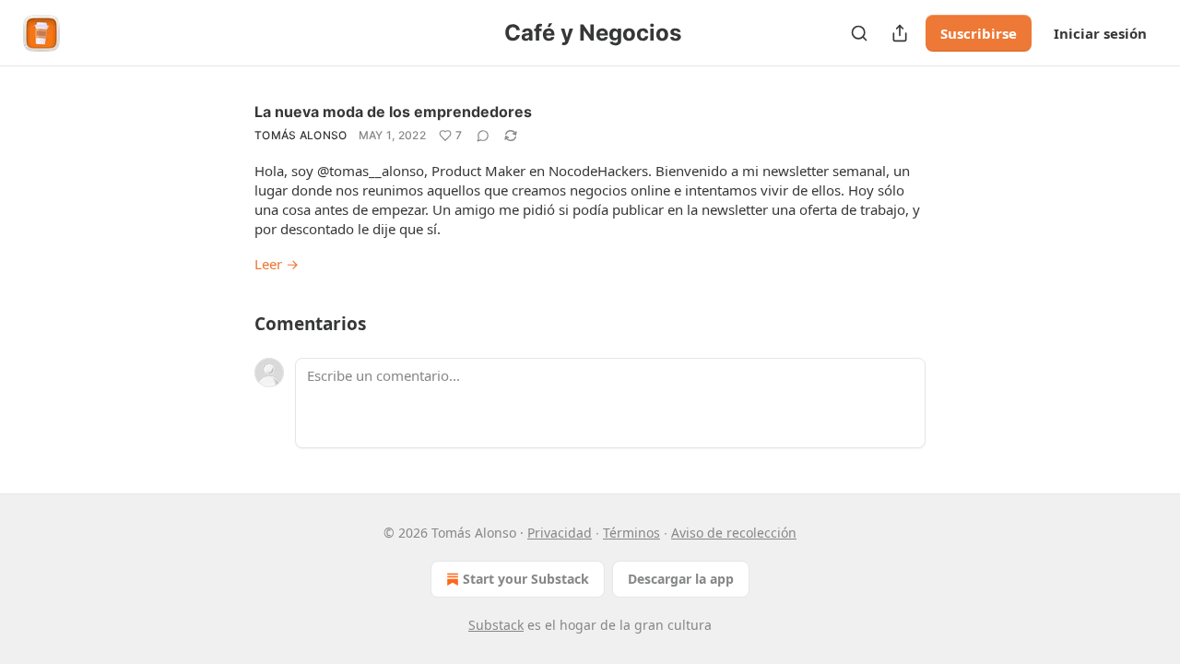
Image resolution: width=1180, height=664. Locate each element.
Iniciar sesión (1100, 33)
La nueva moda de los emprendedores (393, 111)
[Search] (859, 33)
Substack (496, 625)
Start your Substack (526, 578)
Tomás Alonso (301, 135)
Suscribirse (978, 33)
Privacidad (559, 532)
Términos (631, 532)
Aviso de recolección (733, 532)
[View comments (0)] (483, 136)
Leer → (276, 264)
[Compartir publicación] (899, 33)
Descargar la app (681, 578)
